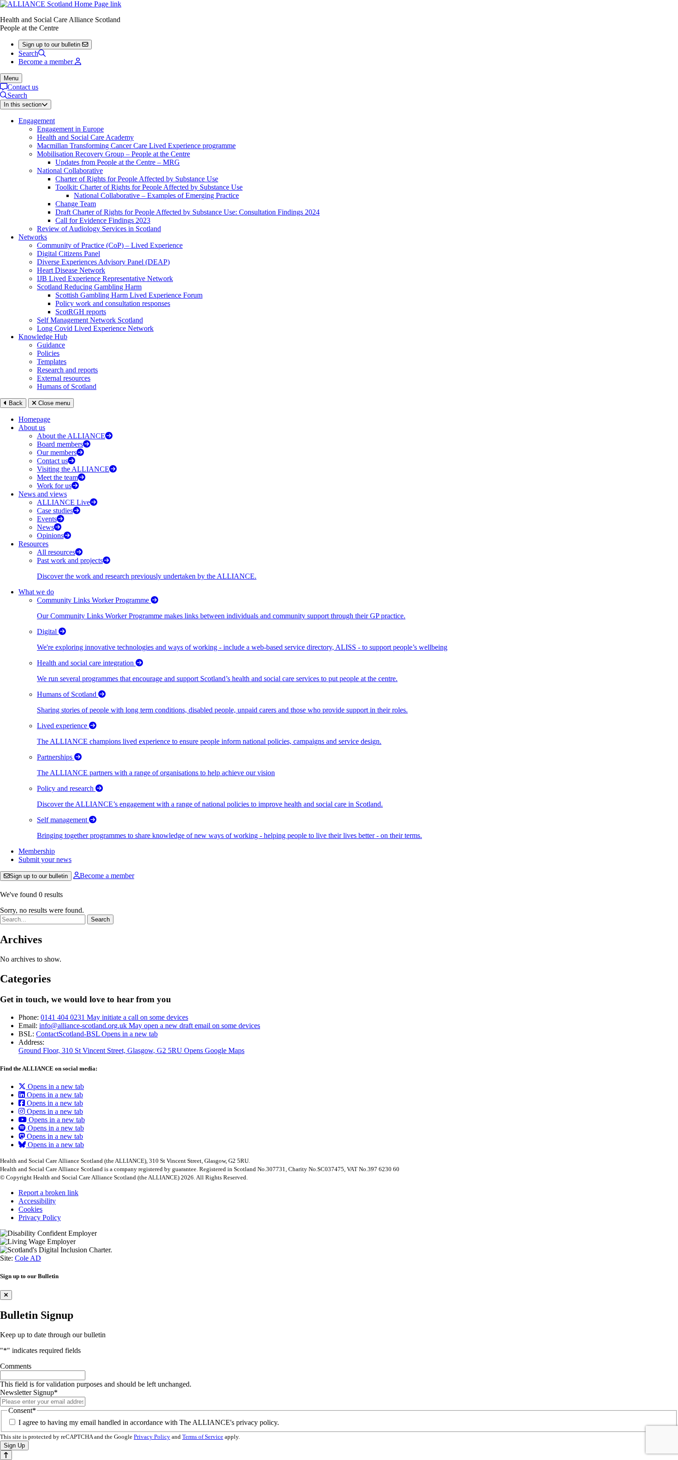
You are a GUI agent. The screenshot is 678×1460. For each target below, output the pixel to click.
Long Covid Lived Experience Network (95, 328)
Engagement (36, 121)
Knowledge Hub (42, 337)
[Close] (6, 1295)
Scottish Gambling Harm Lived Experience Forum (128, 295)
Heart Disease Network (71, 270)
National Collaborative (70, 170)
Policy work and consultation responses (112, 303)
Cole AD (28, 1258)
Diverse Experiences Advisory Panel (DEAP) (103, 262)
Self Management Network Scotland (90, 320)
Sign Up (14, 1445)
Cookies (30, 1209)
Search (28, 53)
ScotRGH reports (80, 312)
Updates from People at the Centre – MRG (117, 162)
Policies (48, 353)
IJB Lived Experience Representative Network (105, 278)
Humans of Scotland (66, 386)
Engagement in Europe (70, 129)
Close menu (53, 403)
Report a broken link (48, 1193)
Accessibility (37, 1201)
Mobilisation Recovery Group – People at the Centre (113, 154)
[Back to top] (6, 1455)
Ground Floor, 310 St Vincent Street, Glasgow (131, 1050)
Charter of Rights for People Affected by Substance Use (136, 179)
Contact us (22, 87)
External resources (63, 378)
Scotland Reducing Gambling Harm (89, 287)
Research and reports (67, 370)
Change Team (75, 204)
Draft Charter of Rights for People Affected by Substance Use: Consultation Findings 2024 (187, 212)
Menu (11, 78)
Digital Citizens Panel (68, 253)
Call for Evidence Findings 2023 (102, 220)
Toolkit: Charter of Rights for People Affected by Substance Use (149, 187)
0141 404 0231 (114, 1017)
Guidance (51, 345)
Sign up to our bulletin (39, 876)
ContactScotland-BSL (97, 1034)
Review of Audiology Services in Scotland (99, 229)
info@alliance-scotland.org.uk (149, 1025)
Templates (51, 361)
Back (15, 403)
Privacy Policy (39, 1217)
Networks (32, 237)
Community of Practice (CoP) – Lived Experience (110, 245)
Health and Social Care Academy (85, 137)
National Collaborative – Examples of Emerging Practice (156, 195)
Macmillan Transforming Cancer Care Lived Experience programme (136, 146)
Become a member (107, 876)
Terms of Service (202, 1436)
